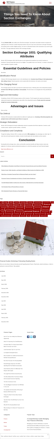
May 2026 (3, 280)
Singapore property (29, 213)
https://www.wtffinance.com (7, 149)
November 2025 (5, 296)
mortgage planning (19, 211)
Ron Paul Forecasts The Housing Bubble (13, 360)
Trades (5, 426)
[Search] (52, 156)
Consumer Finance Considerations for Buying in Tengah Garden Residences (18, 178)
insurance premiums (29, 209)
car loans (16, 202)
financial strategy (38, 207)
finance (47, 204)
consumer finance (38, 202)
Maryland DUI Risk (10, 211)
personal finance (31, 211)
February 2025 (4, 317)
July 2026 (3, 276)
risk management (16, 213)
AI (1, 202)
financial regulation (20, 207)
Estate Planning (28, 204)
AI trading (5, 202)
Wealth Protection (44, 215)
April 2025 (3, 309)
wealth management (35, 215)
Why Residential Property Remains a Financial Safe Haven (14, 190)
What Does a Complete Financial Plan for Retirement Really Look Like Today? (18, 174)
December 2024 (5, 321)
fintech (46, 207)
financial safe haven (29, 207)
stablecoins (48, 213)
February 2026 (4, 288)
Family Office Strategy (37, 204)
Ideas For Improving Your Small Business (13, 341)
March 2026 (4, 284)
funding (2, 209)
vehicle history (23, 215)
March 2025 (4, 313)
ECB (23, 204)
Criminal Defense (46, 202)
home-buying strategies (10, 209)
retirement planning (7, 213)
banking (11, 202)
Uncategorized (7, 429)
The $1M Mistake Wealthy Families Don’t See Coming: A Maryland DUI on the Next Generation (22, 182)
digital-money (10, 204)
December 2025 (5, 292)
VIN (28, 215)
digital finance (17, 204)
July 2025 (3, 300)
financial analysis (4, 207)
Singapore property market (39, 213)
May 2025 (3, 305)
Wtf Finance (11, 2)
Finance (5, 418)
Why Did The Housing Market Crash (12, 404)
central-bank (30, 202)
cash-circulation (23, 202)
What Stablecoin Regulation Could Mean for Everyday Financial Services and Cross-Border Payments (24, 166)
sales (22, 213)
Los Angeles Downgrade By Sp (10, 352)
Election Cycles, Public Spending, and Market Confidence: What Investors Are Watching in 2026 (22, 170)
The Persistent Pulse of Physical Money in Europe (12, 186)
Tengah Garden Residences (6, 215)
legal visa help (37, 209)
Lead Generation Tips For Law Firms (12, 349)
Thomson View (15, 215)
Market (5, 422)
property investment (45, 211)
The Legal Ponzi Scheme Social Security (13, 373)
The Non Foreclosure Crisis (10, 381)
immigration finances (19, 209)
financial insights (12, 207)
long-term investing (45, 209)
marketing (2, 211)
